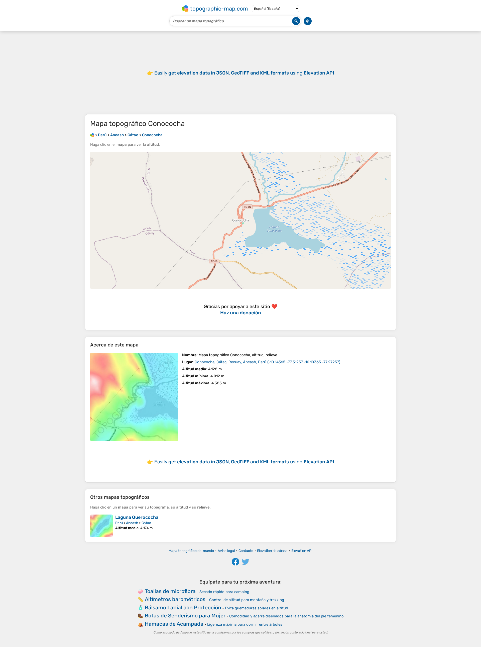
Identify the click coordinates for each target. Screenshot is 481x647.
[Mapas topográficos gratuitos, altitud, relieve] (92, 135)
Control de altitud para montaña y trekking (246, 600)
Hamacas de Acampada (174, 624)
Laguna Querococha (136, 517)
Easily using (244, 73)
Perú (119, 523)
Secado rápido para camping (224, 592)
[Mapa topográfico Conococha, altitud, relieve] (134, 397)
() (267, 362)
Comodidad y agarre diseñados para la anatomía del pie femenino (286, 616)
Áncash (132, 523)
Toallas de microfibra (170, 591)
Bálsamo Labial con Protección (183, 607)
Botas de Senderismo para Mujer (185, 615)
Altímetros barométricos (175, 599)
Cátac (146, 523)
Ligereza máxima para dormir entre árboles (244, 624)
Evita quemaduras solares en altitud (256, 608)
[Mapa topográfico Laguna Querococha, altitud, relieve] (101, 526)
